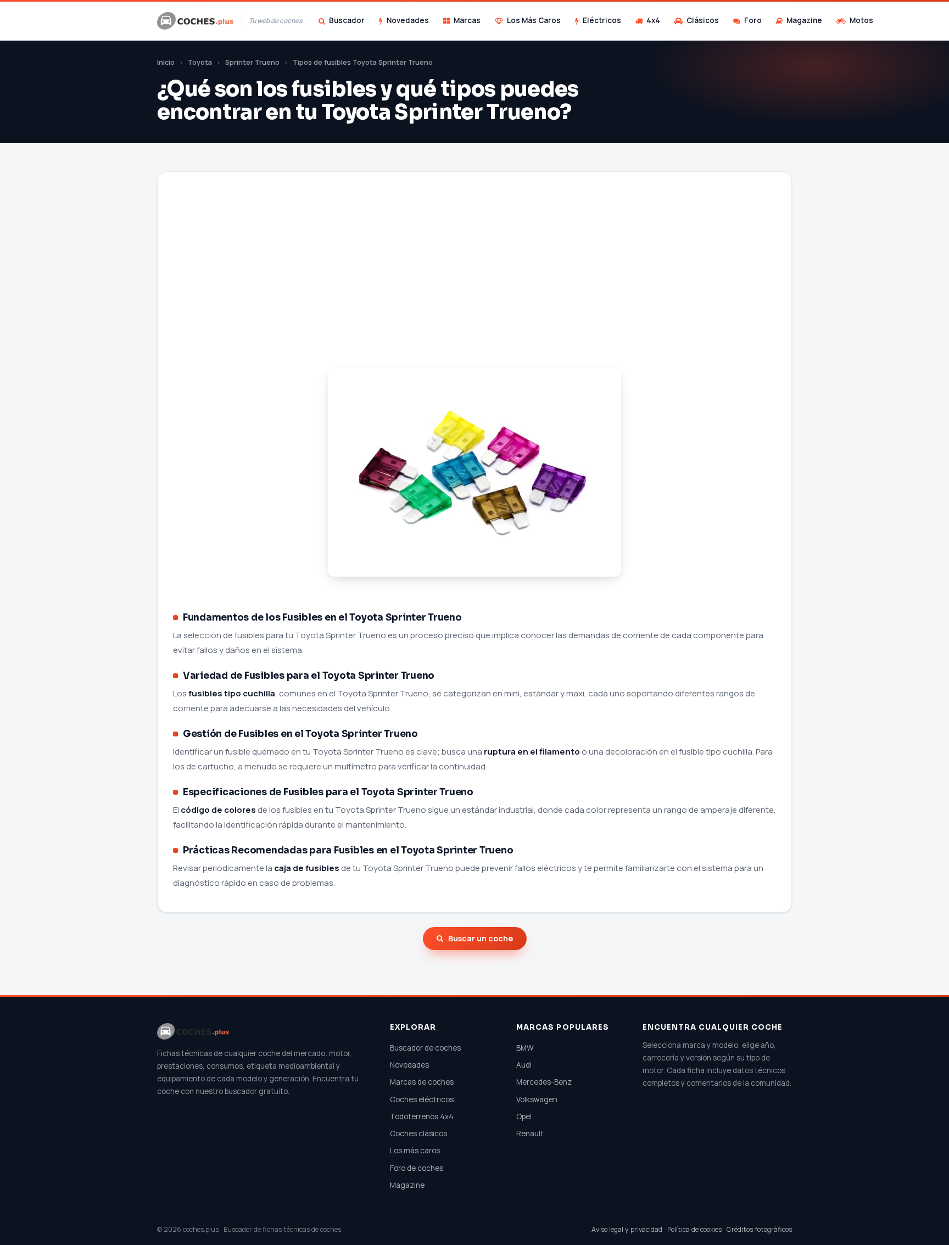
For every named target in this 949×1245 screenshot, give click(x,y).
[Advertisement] (474, 283)
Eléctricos (602, 20)
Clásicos (702, 20)
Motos (861, 20)
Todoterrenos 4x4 (422, 1116)
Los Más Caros (534, 20)
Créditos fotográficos (759, 1229)
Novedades (408, 20)
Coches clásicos (418, 1133)
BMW (525, 1048)
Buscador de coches (425, 1048)
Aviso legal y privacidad (626, 1229)
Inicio (166, 62)
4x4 (653, 20)
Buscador (347, 20)
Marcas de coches (422, 1082)
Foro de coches (416, 1168)
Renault (530, 1133)
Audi (524, 1065)
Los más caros (415, 1150)
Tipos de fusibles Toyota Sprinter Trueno (363, 62)
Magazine (804, 20)
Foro (753, 20)
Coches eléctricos (422, 1099)
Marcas (467, 20)
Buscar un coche (480, 938)
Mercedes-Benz (544, 1082)
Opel (524, 1116)
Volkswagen (536, 1099)
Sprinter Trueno (252, 62)
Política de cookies (694, 1229)
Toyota (200, 62)
